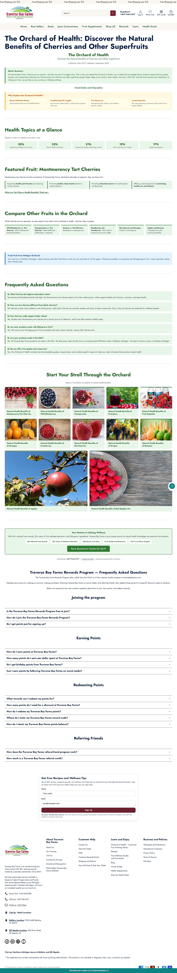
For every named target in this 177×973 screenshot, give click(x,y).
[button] (88, 970)
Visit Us (49, 855)
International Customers (152, 848)
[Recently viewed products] (172, 486)
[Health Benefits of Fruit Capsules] (156, 398)
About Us (50, 847)
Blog (113, 862)
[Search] (113, 13)
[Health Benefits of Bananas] (156, 429)
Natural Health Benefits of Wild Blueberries (52, 412)
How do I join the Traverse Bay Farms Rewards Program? (38, 617)
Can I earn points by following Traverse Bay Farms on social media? (44, 671)
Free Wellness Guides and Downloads (119, 857)
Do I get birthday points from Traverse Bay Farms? (35, 664)
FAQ (80, 853)
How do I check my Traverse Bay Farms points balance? (38, 724)
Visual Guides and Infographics (89, 87)
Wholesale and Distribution (154, 844)
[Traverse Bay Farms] (19, 13)
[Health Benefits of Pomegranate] (88, 398)
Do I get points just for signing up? (26, 624)
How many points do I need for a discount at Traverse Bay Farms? (43, 705)
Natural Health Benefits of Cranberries (52, 444)
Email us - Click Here (17, 905)
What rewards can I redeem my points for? (30, 698)
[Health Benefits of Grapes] (122, 429)
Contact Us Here (88, 559)
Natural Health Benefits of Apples (22, 508)
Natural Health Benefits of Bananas (152, 444)
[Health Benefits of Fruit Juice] (122, 398)
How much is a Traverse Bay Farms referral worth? (35, 758)
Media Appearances (119, 870)
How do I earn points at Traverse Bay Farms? (32, 652)
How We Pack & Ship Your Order (92, 865)
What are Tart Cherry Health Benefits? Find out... (27, 192)
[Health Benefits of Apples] (46, 478)
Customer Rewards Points (89, 857)
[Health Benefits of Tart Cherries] (21, 398)
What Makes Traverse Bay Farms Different (56, 869)
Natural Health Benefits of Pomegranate (86, 412)
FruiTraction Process (54, 859)
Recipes (114, 851)
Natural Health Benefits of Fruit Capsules (154, 412)
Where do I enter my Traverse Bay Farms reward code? (37, 718)
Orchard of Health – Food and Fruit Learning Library (123, 846)
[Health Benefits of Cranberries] (55, 429)
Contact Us (83, 844)
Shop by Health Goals (120, 875)
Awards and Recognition (56, 863)
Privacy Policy (149, 853)
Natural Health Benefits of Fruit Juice (120, 412)
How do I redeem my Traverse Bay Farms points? (34, 711)
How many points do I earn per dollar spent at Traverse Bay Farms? (44, 658)
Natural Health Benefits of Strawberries (86, 444)
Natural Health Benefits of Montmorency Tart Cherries (19, 412)
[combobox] (88, 13)
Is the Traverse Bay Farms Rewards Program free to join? (38, 611)
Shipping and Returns (87, 861)
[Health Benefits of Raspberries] (130, 478)
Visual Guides (116, 866)
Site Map (147, 861)
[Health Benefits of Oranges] (21, 429)
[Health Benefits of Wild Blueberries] (55, 398)
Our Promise (51, 851)
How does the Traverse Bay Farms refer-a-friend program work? (42, 752)
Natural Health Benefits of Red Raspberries (110, 508)
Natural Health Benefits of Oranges (17, 444)
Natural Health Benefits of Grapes (118, 444)
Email (43, 799)
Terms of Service (150, 857)
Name (43, 789)
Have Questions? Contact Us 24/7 (88, 548)
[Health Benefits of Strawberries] (88, 429)
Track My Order (85, 848)
